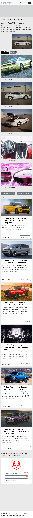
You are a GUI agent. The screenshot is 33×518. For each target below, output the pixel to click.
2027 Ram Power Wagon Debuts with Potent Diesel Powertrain (16, 388)
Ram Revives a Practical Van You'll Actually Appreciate (14, 262)
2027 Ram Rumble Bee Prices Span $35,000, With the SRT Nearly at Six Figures (16, 220)
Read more (25, 237)
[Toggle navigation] (29, 3)
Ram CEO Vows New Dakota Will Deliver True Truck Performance (16, 304)
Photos (3, 19)
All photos (5, 51)
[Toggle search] (21, 3)
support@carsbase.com (16, 515)
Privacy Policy (23, 514)
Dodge (10, 19)
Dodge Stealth (19, 19)
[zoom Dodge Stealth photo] (30, 47)
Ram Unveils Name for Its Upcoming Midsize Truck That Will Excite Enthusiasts (16, 431)
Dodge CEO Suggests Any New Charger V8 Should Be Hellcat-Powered (15, 347)
